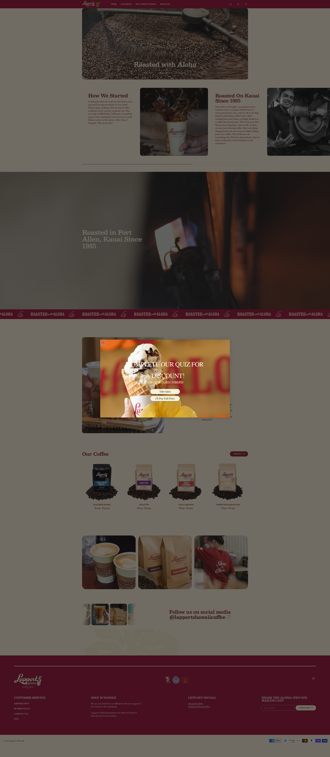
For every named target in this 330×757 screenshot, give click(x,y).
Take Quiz (165, 391)
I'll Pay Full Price (165, 398)
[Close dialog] (103, 342)
